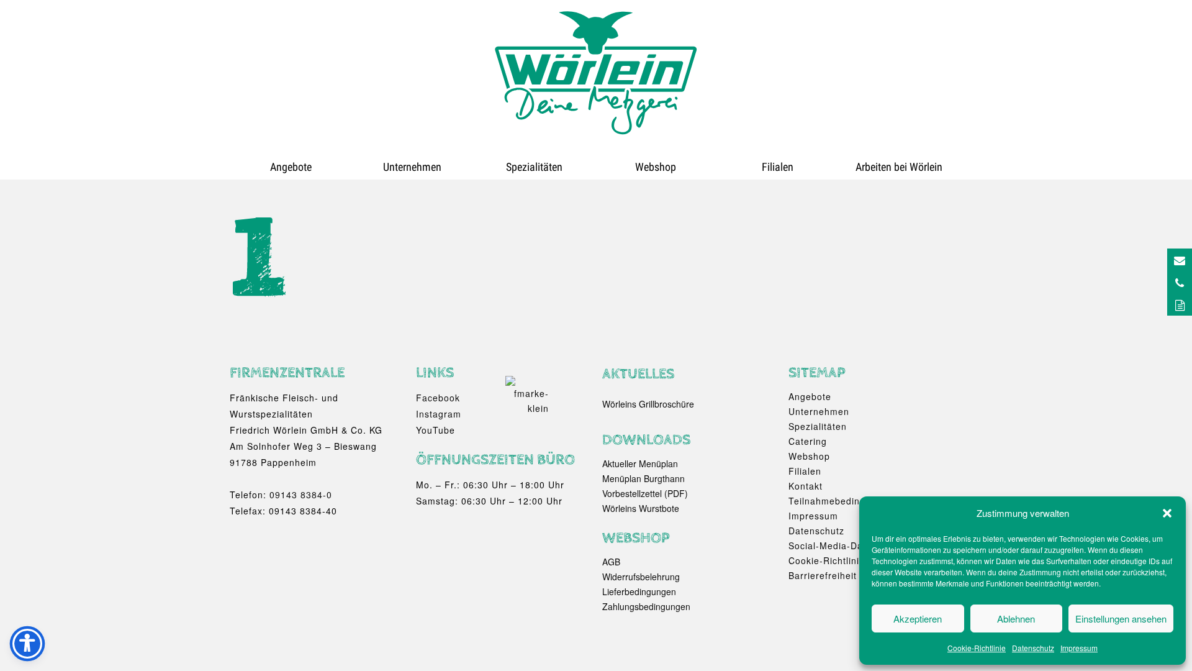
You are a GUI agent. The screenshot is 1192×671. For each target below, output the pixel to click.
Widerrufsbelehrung (641, 576)
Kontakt (805, 486)
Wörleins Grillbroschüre (648, 404)
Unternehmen (412, 166)
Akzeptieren (917, 618)
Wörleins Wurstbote (640, 508)
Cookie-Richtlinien (829, 560)
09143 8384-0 (300, 494)
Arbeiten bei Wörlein (899, 166)
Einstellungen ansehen (1121, 618)
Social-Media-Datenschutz (847, 545)
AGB (611, 561)
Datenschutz (1033, 647)
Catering (807, 441)
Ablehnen (1016, 618)
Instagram (438, 414)
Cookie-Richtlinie (976, 647)
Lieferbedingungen (639, 591)
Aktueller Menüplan (640, 463)
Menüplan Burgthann (643, 478)
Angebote (291, 166)
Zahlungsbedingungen (646, 606)
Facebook (438, 397)
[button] (1167, 513)
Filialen (777, 166)
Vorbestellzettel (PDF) (645, 493)
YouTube (435, 430)
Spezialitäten (534, 166)
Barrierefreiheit (822, 575)
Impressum (1079, 647)
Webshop (655, 166)
